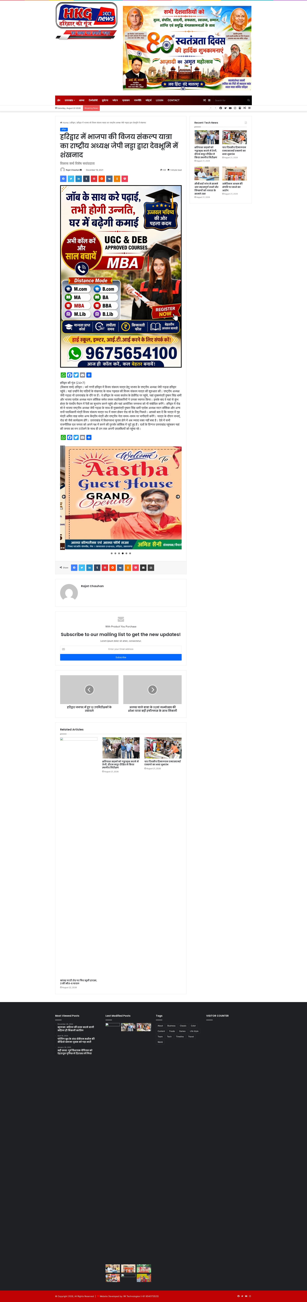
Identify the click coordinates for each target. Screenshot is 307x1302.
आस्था (81, 100)
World (160, 1042)
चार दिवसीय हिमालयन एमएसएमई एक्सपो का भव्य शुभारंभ (162, 763)
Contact (174, 100)
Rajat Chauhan (72, 170)
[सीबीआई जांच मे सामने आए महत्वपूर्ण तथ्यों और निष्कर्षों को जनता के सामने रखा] (206, 174)
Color (193, 1025)
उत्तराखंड (69, 100)
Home (65, 122)
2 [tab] (115, 553)
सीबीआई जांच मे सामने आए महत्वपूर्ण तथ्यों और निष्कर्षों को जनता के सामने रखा (206, 188)
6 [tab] (130, 553)
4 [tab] (123, 553)
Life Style (194, 1031)
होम (58, 100)
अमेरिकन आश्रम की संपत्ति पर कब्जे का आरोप (232, 187)
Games (182, 1031)
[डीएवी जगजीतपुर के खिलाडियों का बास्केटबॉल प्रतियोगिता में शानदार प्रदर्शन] (144, 1268)
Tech (169, 1036)
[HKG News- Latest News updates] (86, 22)
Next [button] (177, 497)
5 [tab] (126, 553)
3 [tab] (119, 553)
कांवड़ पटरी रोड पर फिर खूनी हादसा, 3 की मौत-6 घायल (78, 982)
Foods (172, 1031)
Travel (191, 1036)
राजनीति (137, 100)
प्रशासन (126, 100)
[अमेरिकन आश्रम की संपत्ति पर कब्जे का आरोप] (234, 174)
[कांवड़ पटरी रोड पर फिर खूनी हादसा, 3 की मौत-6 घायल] (78, 857)
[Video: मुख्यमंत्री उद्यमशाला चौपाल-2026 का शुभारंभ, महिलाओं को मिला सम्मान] (113, 1278)
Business (171, 1025)
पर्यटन (115, 100)
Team (160, 1036)
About (160, 1025)
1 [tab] (112, 553)
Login (159, 100)
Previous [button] (64, 497)
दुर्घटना (105, 100)
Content (161, 1031)
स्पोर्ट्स (148, 100)
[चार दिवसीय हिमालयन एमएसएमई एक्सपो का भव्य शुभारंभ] (163, 747)
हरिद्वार (72, 122)
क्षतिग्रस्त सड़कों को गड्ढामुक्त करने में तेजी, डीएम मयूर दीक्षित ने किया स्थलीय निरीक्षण (120, 764)
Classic (183, 1025)
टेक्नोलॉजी (93, 100)
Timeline (180, 1036)
